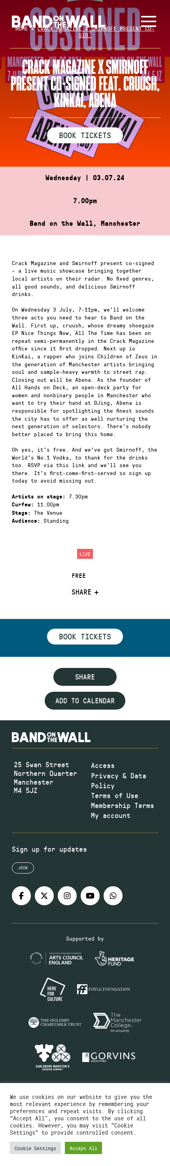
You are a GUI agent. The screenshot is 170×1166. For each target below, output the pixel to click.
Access (103, 765)
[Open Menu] (148, 21)
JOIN (23, 867)
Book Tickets (85, 135)
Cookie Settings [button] (35, 1148)
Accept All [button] (83, 1148)
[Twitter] (44, 895)
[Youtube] (90, 895)
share (85, 676)
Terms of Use (114, 795)
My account (110, 815)
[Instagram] (67, 895)
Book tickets (85, 636)
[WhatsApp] (113, 895)
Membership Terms (122, 805)
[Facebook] (21, 895)
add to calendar (85, 700)
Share (81, 592)
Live (85, 553)
